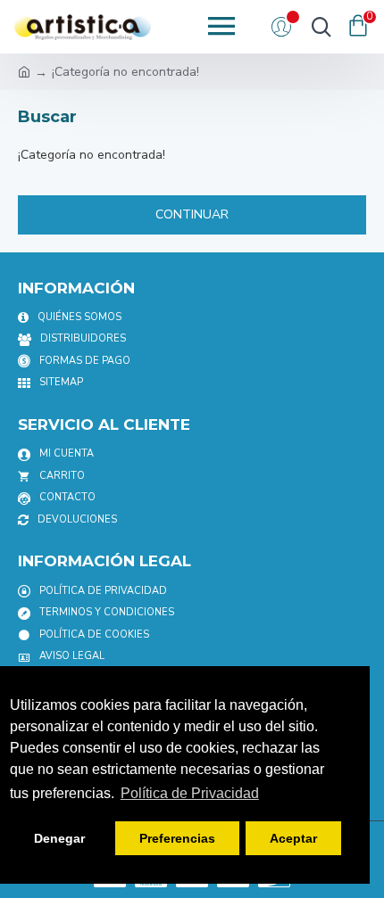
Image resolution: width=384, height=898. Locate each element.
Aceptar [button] (293, 838)
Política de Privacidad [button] (190, 793)
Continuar (192, 214)
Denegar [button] (59, 838)
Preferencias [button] (177, 838)
